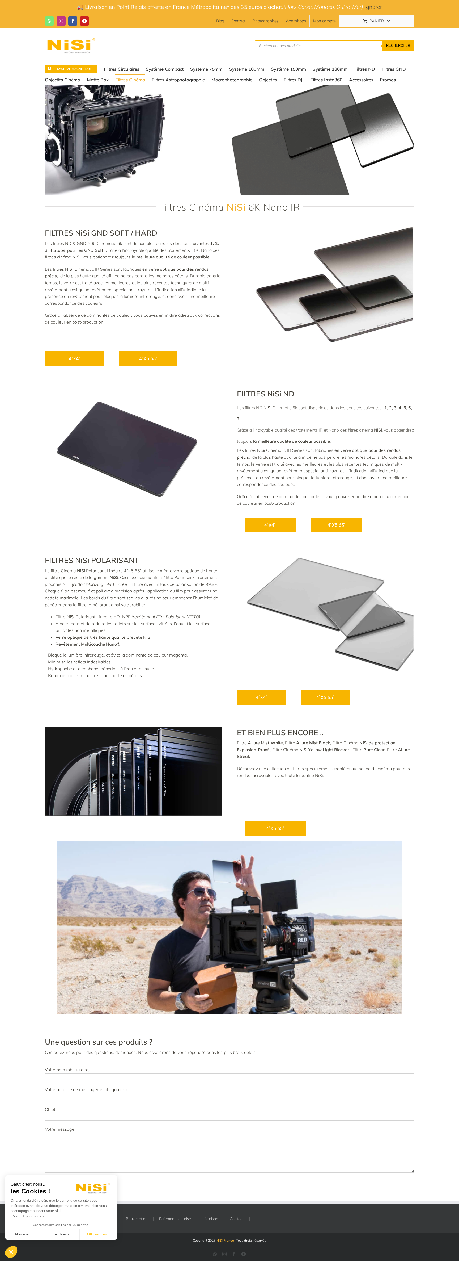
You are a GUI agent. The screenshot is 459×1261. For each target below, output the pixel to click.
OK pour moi (98, 1234)
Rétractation (136, 1218)
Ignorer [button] (373, 6)
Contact (237, 1218)
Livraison (210, 1218)
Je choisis (61, 1234)
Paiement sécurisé (175, 1218)
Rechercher (398, 46)
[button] (11, 1252)
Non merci (23, 1234)
